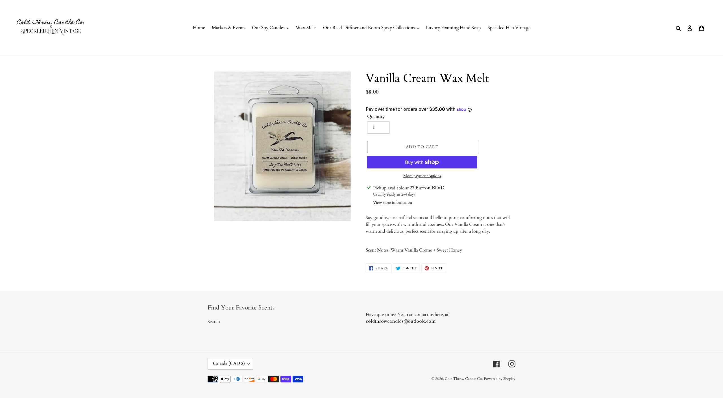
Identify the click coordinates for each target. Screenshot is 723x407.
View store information (392, 202)
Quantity (376, 116)
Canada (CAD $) (229, 363)
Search (214, 322)
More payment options (422, 176)
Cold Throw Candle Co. (464, 378)
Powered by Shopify (499, 378)
